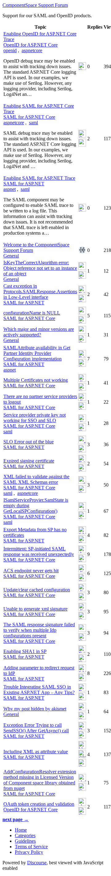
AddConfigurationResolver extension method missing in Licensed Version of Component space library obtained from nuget (39, 780)
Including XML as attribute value (35, 751)
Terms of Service (31, 846)
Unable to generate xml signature (35, 608)
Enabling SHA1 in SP (25, 651)
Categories (25, 835)
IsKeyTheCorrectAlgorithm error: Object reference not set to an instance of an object (40, 268)
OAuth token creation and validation (38, 804)
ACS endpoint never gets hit (31, 570)
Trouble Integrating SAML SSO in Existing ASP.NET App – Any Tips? (39, 689)
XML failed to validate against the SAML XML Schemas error (36, 479)
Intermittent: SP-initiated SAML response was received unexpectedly (38, 551)
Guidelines (25, 841)
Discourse (37, 862)
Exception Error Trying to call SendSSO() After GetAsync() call (36, 727)
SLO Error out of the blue (28, 441)
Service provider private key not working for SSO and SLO (34, 417)
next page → (15, 819)
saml (33, 122)
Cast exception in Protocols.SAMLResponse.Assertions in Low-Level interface (40, 291)
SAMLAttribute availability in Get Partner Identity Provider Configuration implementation (36, 353)
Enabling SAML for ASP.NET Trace (39, 178)
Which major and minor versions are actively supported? (38, 332)
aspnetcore (32, 50)
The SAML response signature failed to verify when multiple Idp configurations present (39, 630)
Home (21, 830)
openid (10, 50)
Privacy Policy (29, 852)
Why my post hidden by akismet (34, 708)
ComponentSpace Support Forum (35, 5)
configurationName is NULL (31, 312)
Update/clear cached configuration (36, 589)
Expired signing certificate (28, 460)
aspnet (9, 189)
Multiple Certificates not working (35, 380)
